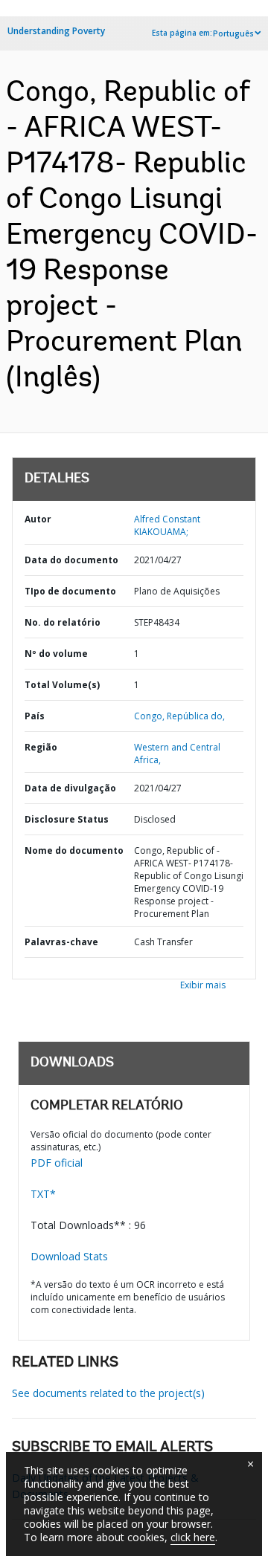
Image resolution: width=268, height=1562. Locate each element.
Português (233, 33)
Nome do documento (74, 850)
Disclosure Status (67, 819)
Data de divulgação (70, 788)
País (35, 716)
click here (192, 1537)
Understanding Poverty (56, 31)
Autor (38, 519)
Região (41, 747)
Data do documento (71, 560)
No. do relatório (62, 622)
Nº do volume (56, 653)
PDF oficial (57, 1163)
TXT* (43, 1194)
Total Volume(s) (62, 684)
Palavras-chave (61, 942)
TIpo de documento (70, 591)
